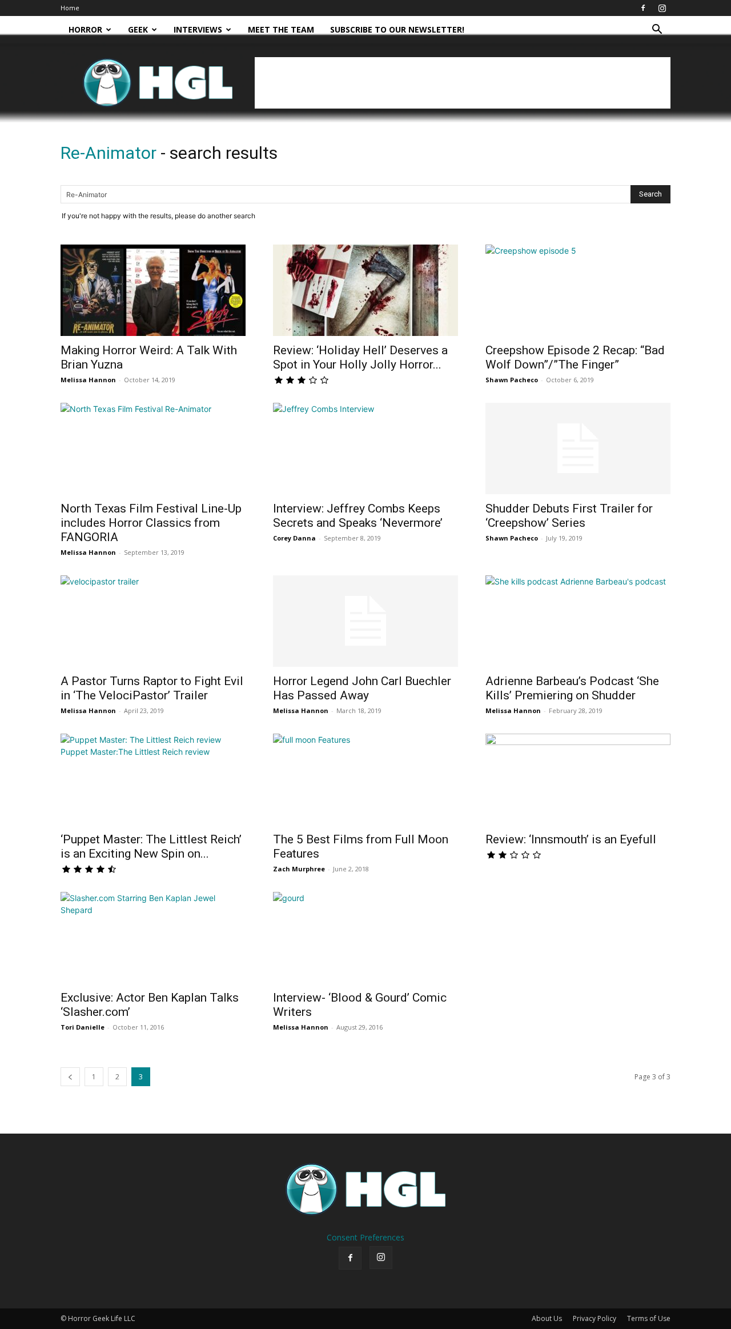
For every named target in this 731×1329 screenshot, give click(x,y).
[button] (656, 30)
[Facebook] (643, 8)
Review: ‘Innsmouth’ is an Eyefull (570, 839)
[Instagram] (661, 8)
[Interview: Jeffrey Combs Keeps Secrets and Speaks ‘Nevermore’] (365, 448)
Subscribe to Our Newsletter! (397, 29)
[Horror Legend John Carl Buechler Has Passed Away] (365, 621)
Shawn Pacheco (511, 379)
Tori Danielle (83, 1027)
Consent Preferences (365, 1237)
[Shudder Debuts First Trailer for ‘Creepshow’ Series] (577, 448)
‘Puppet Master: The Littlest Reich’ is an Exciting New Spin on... (151, 846)
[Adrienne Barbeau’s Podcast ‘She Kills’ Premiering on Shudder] (577, 621)
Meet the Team (281, 29)
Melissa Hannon (88, 379)
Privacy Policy (594, 1318)
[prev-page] (70, 1076)
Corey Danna (294, 538)
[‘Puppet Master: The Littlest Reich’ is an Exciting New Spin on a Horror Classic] (153, 779)
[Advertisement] (462, 83)
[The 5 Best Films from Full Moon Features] (365, 779)
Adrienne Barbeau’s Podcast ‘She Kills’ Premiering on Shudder (572, 688)
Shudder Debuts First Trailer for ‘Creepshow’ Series (569, 516)
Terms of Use (648, 1318)
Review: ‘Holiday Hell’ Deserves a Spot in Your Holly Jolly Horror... (360, 357)
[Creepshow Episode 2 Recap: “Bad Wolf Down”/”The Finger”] (577, 290)
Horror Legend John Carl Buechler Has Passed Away (362, 688)
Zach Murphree (299, 868)
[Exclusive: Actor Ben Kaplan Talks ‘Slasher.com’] (153, 937)
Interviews (198, 29)
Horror (85, 29)
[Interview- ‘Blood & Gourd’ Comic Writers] (365, 937)
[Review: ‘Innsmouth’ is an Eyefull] (577, 779)
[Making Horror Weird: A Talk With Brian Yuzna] (153, 290)
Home (70, 7)
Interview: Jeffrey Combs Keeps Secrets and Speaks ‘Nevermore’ (358, 516)
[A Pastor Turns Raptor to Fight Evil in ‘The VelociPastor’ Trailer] (153, 621)
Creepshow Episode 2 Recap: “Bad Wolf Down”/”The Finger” (575, 357)
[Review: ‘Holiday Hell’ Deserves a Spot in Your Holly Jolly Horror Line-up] (365, 290)
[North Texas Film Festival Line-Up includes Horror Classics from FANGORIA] (153, 448)
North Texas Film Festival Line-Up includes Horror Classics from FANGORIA (151, 523)
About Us (547, 1318)
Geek (138, 29)
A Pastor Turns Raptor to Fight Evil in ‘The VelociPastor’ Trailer (152, 688)
